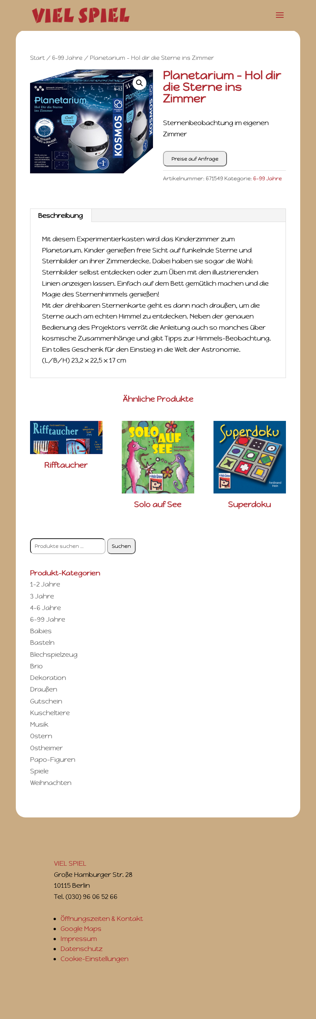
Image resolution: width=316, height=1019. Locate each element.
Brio (36, 666)
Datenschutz (82, 948)
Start (37, 57)
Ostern (41, 736)
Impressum (79, 938)
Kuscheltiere (50, 713)
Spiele (39, 771)
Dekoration (48, 677)
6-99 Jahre (67, 57)
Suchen (121, 546)
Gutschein (46, 701)
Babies (41, 631)
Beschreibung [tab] (60, 215)
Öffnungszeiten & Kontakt (102, 918)
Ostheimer (46, 748)
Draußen (43, 689)
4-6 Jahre (45, 608)
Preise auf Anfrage (195, 159)
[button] (139, 83)
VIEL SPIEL (70, 863)
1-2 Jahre (45, 584)
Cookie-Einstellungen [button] (94, 959)
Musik (39, 724)
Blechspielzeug (53, 654)
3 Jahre (42, 596)
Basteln (42, 642)
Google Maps (81, 928)
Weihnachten (50, 782)
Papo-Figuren (52, 759)
